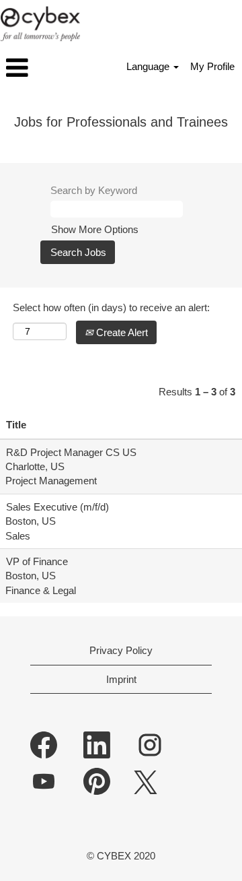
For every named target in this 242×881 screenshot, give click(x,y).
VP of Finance (37, 561)
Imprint (121, 679)
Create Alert (120, 332)
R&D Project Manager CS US (71, 452)
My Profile (212, 66)
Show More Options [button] (94, 229)
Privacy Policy (121, 650)
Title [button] (16, 424)
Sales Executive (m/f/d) (57, 507)
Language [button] (149, 66)
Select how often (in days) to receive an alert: (111, 307)
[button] (40, 67)
